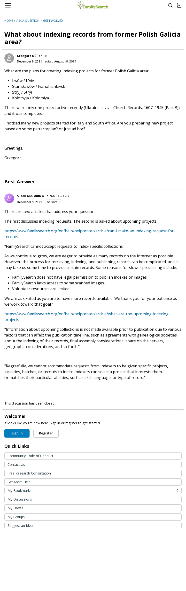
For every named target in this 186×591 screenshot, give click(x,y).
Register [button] (46, 433)
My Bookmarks (93, 490)
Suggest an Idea (20, 525)
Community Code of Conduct (30, 456)
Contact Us (16, 464)
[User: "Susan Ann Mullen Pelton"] (9, 198)
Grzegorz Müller (29, 56)
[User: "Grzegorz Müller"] (9, 58)
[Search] (170, 5)
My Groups (16, 517)
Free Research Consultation (29, 473)
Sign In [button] (17, 433)
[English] (93, 5)
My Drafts (93, 508)
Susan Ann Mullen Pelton (36, 196)
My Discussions (20, 499)
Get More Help (19, 482)
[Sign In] (179, 5)
